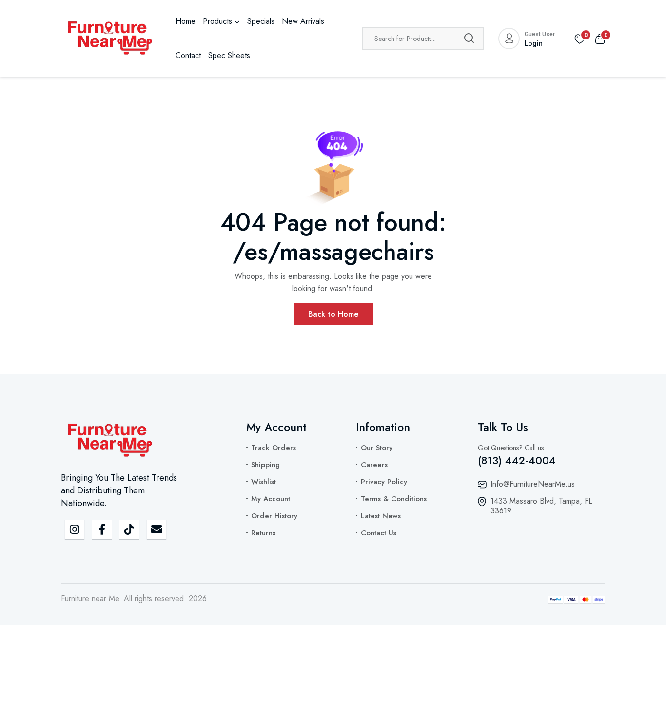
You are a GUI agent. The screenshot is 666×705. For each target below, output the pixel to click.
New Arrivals (303, 21)
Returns (263, 533)
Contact (188, 55)
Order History (274, 515)
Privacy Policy (384, 481)
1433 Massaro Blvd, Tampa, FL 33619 (541, 505)
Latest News (381, 515)
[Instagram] (74, 529)
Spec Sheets (229, 55)
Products (217, 21)
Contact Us (378, 533)
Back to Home (333, 314)
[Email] (156, 529)
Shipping (265, 464)
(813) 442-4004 (517, 460)
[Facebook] (102, 529)
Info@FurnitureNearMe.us (532, 484)
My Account (270, 498)
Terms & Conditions (394, 498)
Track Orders (273, 447)
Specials (260, 21)
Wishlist (263, 481)
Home (186, 21)
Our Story (376, 447)
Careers (374, 464)
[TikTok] (129, 529)
